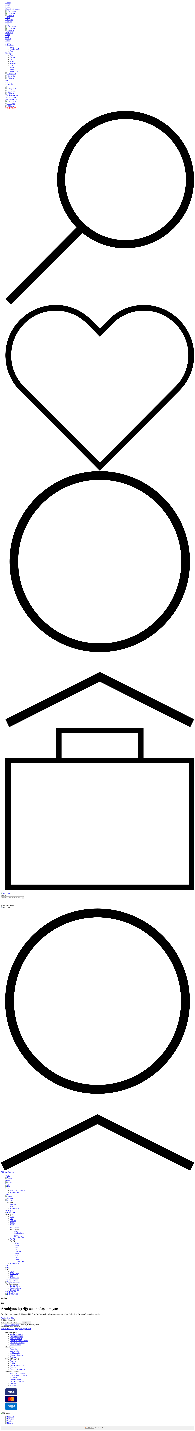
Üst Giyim (9, 33)
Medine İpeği (14, 49)
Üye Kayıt (13, 1367)
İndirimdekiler (15, 1353)
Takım (7, 18)
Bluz (7, 37)
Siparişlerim (14, 1361)
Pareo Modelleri (11, 99)
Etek (7, 24)
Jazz (11, 51)
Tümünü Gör (14, 1192)
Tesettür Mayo (10, 97)
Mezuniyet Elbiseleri (12, 9)
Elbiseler (13, 1386)
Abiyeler (13, 1383)
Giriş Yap (4, 1172)
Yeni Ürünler (14, 1351)
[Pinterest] (9, 1423)
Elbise (7, 7)
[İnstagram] (9, 1419)
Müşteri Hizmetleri (16, 1355)
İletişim (12, 1363)
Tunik (7, 43)
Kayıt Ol (11, 1172)
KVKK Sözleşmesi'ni (11, 1325)
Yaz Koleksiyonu (11, 95)
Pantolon (8, 22)
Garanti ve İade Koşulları (19, 1341)
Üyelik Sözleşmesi (16, 1337)
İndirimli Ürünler (16, 1379)
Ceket (12, 55)
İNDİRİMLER (10, 108)
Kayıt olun (26, 1322)
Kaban (12, 57)
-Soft (87, 1428)
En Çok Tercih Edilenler (18, 1375)
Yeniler (7, 3)
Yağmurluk (14, 71)
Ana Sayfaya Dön (7, 1318)
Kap (11, 59)
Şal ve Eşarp (9, 45)
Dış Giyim (9, 53)
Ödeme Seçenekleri (17, 1365)
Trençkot (13, 63)
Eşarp (12, 47)
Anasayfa (13, 1349)
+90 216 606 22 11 (7, 1329)
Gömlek (8, 39)
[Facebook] (9, 1417)
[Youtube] (9, 1421)
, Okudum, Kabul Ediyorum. (22, 1325)
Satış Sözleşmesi (16, 1339)
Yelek (12, 61)
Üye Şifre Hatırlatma (17, 1369)
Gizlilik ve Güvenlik (17, 1343)
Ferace (12, 65)
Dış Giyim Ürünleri (17, 1381)
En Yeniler (13, 1377)
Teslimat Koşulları (16, 1335)
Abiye (7, 5)
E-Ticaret (91, 1428)
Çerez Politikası (15, 1345)
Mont (12, 67)
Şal (6, 80)
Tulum (7, 41)
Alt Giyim (9, 20)
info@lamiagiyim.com (23, 1329)
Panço (12, 69)
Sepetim (13, 1357)
